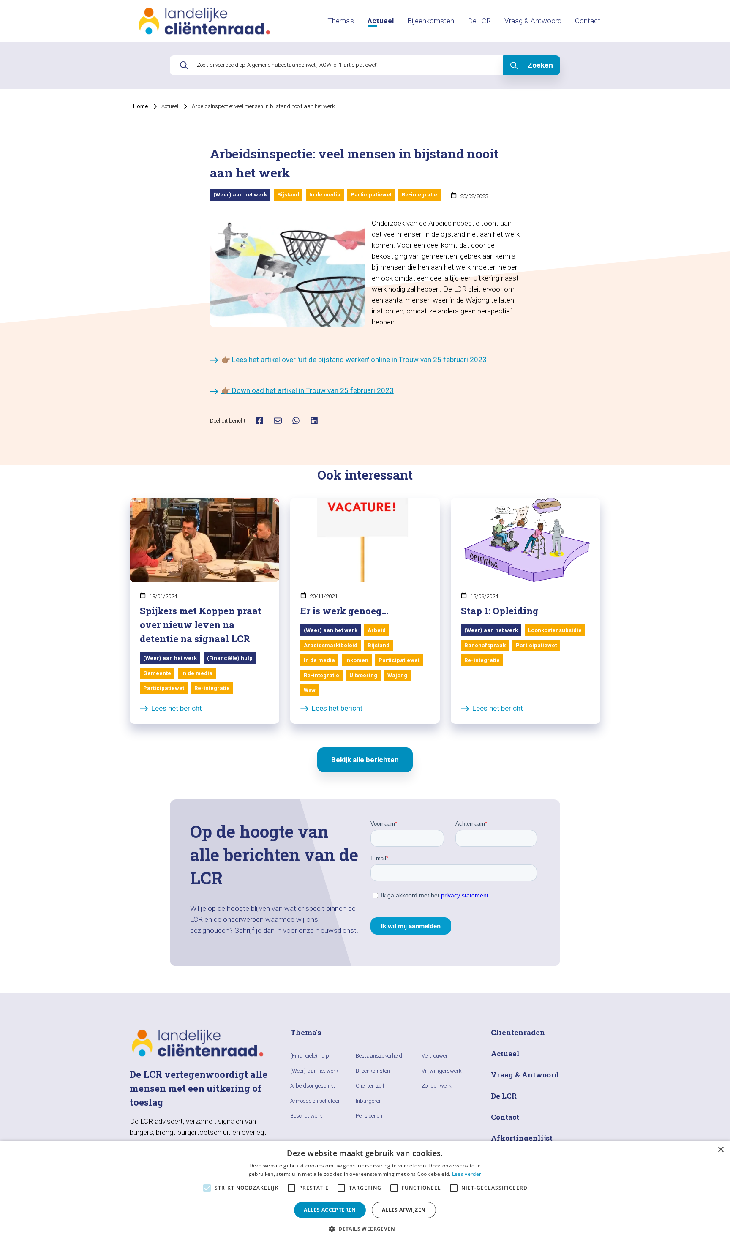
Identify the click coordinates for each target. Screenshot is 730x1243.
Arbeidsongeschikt (312, 1085)
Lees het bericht (176, 708)
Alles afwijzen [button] (404, 1209)
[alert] (365, 1192)
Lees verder (466, 1174)
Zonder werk (437, 1085)
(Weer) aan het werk (314, 1071)
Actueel (381, 20)
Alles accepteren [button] (330, 1209)
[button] (365, 1228)
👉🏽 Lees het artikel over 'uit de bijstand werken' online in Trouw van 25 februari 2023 (354, 359)
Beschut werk (306, 1115)
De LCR (479, 20)
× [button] (720, 1150)
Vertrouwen (435, 1055)
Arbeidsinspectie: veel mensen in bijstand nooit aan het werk (263, 106)
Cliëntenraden (518, 1032)
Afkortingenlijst (522, 1138)
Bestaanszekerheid (379, 1055)
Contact (587, 20)
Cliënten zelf (370, 1085)
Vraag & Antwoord (532, 20)
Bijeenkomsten (430, 20)
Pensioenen (369, 1115)
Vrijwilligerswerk (442, 1071)
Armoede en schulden (315, 1101)
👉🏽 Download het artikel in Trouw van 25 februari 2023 (307, 390)
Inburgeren (369, 1101)
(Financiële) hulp (309, 1055)
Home (140, 106)
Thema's (340, 20)
